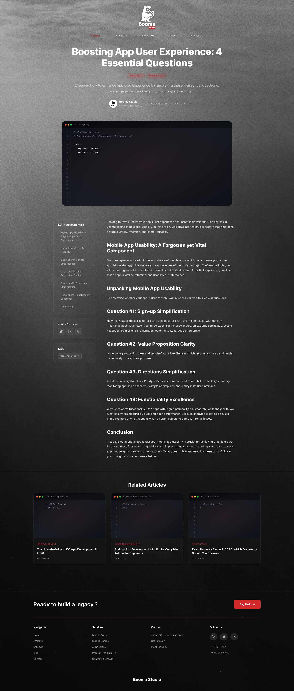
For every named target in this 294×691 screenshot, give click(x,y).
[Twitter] (224, 636)
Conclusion (67, 306)
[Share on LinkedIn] (70, 331)
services (148, 35)
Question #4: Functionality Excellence (75, 296)
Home (36, 635)
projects (121, 35)
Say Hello (246, 604)
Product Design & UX (104, 652)
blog (173, 35)
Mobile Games (100, 640)
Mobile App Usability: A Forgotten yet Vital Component (73, 236)
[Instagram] (213, 636)
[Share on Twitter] (61, 331)
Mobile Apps (99, 635)
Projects (38, 640)
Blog (35, 652)
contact (197, 35)
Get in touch (158, 640)
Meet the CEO (159, 646)
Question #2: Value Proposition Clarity (71, 273)
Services (38, 646)
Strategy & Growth (102, 658)
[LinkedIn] (234, 636)
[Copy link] (78, 331)
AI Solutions (99, 646)
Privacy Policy (218, 646)
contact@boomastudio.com (167, 635)
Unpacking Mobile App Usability (73, 249)
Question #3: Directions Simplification (74, 285)
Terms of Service (219, 652)
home (95, 35)
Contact (37, 658)
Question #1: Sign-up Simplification (72, 261)
